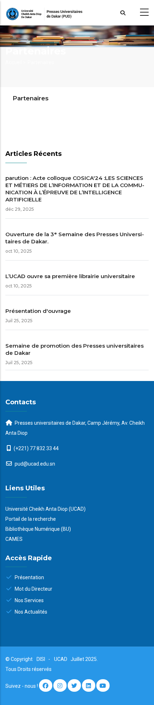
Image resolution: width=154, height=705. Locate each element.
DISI (41, 659)
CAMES (14, 539)
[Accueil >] (77, 12)
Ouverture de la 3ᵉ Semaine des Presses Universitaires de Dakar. (74, 238)
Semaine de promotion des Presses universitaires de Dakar (74, 349)
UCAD (61, 659)
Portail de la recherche (30, 519)
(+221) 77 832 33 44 (36, 448)
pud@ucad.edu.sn (34, 464)
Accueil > (15, 62)
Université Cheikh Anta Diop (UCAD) (45, 509)
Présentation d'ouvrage (38, 311)
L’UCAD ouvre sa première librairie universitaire (70, 276)
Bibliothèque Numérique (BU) (38, 529)
